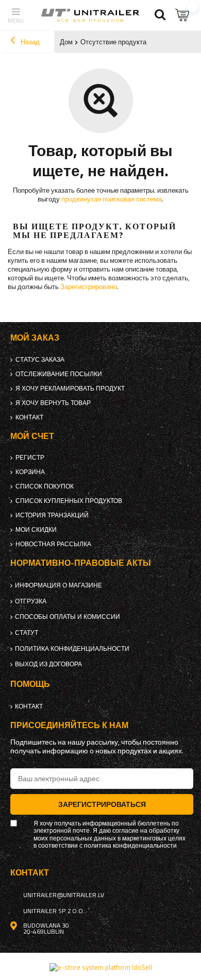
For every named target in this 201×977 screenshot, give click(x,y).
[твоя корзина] (183, 15)
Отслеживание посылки (58, 374)
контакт (29, 417)
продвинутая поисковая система (111, 199)
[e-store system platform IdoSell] (100, 967)
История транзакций (52, 515)
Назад (29, 42)
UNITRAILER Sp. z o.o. (54, 911)
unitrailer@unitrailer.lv (63, 895)
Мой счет (32, 436)
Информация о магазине (58, 585)
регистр (29, 457)
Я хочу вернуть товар (53, 403)
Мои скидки (36, 530)
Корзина (30, 472)
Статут (26, 633)
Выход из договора (48, 664)
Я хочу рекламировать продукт (70, 388)
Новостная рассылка (53, 544)
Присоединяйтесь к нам (69, 725)
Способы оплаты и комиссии (67, 617)
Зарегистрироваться (102, 804)
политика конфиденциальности (72, 649)
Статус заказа (39, 360)
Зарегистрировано (88, 286)
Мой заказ (34, 337)
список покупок (44, 486)
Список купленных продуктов (68, 501)
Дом (66, 42)
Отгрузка (30, 601)
